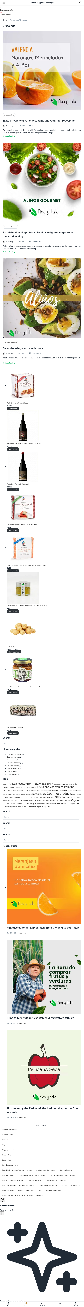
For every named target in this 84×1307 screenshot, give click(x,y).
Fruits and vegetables (14, 754)
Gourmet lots (11, 760)
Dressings (19, 787)
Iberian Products (8, 1190)
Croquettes (12, 787)
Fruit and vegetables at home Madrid (62, 1175)
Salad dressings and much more (23, 348)
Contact (5, 1140)
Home (8, 1305)
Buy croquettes (70, 784)
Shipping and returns (9, 1150)
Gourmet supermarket (24, 797)
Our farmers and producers (45, 1170)
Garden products (15, 790)
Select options (14, 652)
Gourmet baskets (13, 757)
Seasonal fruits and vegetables (66, 804)
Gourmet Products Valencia (70, 1185)
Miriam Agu (10, 126)
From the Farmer (8, 1175)
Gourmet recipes (13, 765)
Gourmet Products (10, 227)
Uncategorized (9, 115)
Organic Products (13, 768)
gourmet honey (38, 794)
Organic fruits (67, 800)
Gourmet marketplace (9, 1130)
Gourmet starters (9, 797)
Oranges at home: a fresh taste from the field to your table (43, 927)
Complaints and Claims (10, 1165)
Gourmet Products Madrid (48, 1185)
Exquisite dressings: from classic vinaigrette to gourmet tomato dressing (38, 234)
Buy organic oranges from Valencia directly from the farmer (22, 1195)
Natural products (12, 800)
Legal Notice (6, 1160)
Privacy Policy (7, 1155)
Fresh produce (30, 787)
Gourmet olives (7, 1135)
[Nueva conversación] (1, 1213)
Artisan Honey (31, 784)
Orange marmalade (45, 800)
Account (75, 1305)
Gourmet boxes (72, 790)
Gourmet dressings (26, 794)
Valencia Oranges (34, 806)
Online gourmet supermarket (28, 800)
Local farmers (71, 797)
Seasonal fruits (48, 803)
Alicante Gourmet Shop (26, 1190)
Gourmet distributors (53, 1190)
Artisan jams (45, 784)
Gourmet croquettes (13, 794)
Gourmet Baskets (66, 1170)
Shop (40, 1190)
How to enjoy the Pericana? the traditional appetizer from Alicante (43, 1110)
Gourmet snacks (76, 794)
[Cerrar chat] (3, 1213)
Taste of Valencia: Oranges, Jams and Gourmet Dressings (39, 120)
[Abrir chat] (2, 1200)
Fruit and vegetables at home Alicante (31, 1175)
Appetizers (5, 784)
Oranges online (57, 800)
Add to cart (13, 409)
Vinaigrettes (46, 806)
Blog (3, 1145)
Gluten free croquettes (43, 790)
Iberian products (47, 797)
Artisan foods (16, 783)
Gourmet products (59, 793)
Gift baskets (25, 791)
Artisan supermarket (59, 784)
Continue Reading (9, 136)
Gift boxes (33, 790)
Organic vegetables (17, 803)
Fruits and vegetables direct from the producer (18, 1185)
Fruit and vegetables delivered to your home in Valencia (21, 1180)
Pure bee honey (28, 803)
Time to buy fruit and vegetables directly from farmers (40, 1017)
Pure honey (11, 771)
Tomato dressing (22, 806)
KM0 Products (60, 797)
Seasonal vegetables (10, 806)
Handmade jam (38, 797)
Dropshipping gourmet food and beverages (17, 1170)
